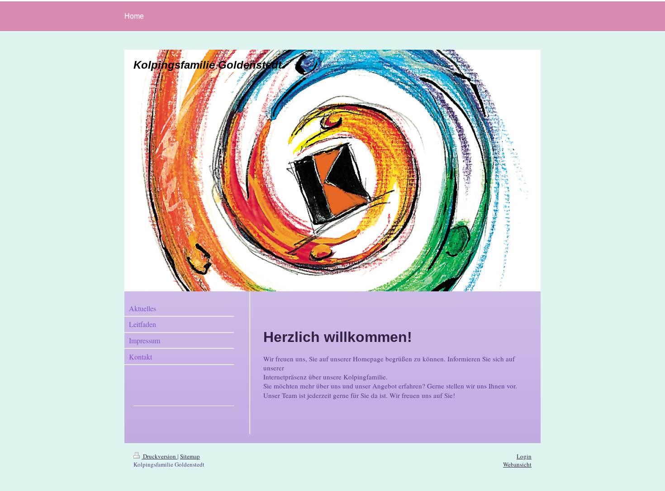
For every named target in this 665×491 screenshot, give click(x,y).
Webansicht (517, 464)
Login (524, 456)
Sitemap (190, 456)
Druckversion (159, 456)
